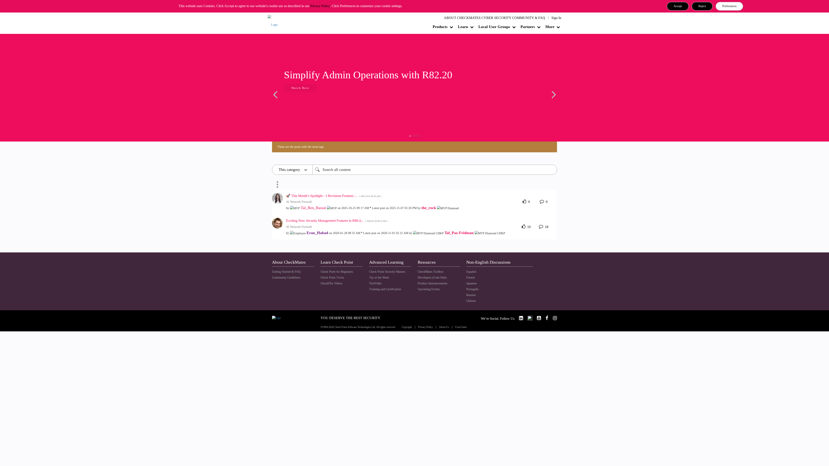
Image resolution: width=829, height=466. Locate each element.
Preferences (729, 6)
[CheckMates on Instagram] (553, 318)
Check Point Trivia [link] (332, 277)
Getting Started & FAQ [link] (286, 271)
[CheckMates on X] (528, 318)
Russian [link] (471, 295)
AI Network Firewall (299, 201)
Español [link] (471, 271)
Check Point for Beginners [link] (337, 271)
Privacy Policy (320, 6)
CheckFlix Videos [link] (331, 283)
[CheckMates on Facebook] (545, 318)
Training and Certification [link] (385, 289)
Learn (463, 27)
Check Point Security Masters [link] (387, 271)
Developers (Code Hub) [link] (432, 277)
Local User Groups (494, 27)
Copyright (407, 327)
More (549, 27)
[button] (678, 6)
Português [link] (472, 289)
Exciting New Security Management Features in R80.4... (337, 220)
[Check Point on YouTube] (537, 318)
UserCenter (461, 327)
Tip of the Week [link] (379, 277)
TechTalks (375, 283)
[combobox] (434, 170)
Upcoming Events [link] (429, 289)
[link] (519, 318)
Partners (527, 27)
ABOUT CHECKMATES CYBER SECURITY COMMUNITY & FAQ (494, 18)
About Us (444, 327)
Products (440, 27)
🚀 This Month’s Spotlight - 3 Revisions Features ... (333, 196)
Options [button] (277, 184)
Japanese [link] (471, 283)
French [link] (470, 277)
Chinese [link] (471, 300)
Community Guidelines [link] (286, 277)
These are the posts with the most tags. (300, 146)
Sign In (556, 18)
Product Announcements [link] (432, 283)
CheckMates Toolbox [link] (430, 271)
